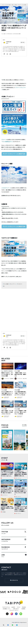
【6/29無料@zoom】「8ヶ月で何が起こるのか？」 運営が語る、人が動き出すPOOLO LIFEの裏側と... (20, 509)
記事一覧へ (23, 42)
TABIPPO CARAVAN (8, 371)
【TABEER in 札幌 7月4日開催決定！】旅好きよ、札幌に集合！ (7, 508)
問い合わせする (14, 580)
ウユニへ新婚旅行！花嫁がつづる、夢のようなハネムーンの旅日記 (20, 412)
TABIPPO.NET (8, 41)
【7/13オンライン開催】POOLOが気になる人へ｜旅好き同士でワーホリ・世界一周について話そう (7, 490)
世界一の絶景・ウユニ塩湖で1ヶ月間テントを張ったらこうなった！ (7, 412)
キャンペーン (13, 284)
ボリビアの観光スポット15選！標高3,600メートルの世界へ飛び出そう (7, 393)
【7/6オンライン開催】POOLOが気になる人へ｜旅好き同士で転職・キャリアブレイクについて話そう (20, 491)
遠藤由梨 (11, 378)
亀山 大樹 (24, 378)
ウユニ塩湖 (5, 284)
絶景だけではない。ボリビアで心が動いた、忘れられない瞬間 (7, 374)
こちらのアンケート (6, 188)
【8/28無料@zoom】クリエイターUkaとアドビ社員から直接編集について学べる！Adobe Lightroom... (7, 473)
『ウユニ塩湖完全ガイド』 (7, 141)
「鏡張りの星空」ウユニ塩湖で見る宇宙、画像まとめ (20, 374)
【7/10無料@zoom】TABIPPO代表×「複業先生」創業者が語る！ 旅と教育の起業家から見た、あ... (20, 473)
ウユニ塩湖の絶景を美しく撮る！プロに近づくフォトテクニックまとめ (20, 393)
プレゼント (19, 284)
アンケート (4, 139)
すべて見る (24, 424)
